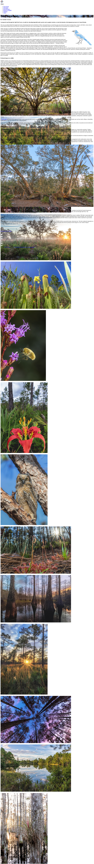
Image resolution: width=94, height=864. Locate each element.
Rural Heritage (6, 9)
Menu (2, 4)
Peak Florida (6, 1)
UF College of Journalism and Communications (24, 247)
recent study (4, 119)
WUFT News (7, 247)
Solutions (5, 11)
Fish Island (5, 7)
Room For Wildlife (7, 10)
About (4, 12)
